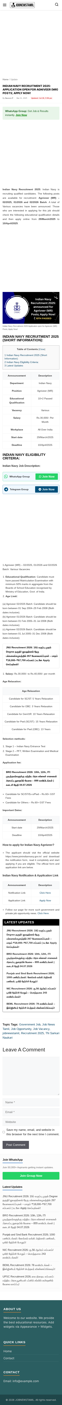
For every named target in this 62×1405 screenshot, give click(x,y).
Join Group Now (31, 1175)
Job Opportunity (21, 1029)
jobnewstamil (11, 1033)
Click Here (43, 913)
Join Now (21, 115)
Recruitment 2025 (32, 1033)
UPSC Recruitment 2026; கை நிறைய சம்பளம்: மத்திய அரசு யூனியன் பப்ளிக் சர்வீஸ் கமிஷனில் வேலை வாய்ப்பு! (28, 1280)
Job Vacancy (41, 1029)
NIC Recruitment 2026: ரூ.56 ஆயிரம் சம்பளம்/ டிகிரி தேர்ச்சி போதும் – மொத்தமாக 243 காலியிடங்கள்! (28, 1253)
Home (5, 79)
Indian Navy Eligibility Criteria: (21, 362)
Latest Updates (13, 365)
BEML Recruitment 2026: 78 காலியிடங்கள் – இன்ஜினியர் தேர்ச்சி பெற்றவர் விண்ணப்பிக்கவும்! (29, 1267)
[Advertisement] (31, 42)
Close (42, 349)
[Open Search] (56, 5)
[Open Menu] (5, 5)
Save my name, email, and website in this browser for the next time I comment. (32, 1132)
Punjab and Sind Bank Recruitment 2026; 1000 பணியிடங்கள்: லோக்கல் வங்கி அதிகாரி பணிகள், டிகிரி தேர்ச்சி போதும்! (29, 1238)
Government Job (29, 1024)
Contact (8, 1358)
